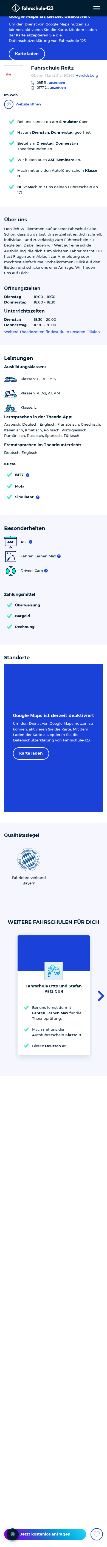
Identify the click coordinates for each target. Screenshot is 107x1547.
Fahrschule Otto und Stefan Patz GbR (54, 989)
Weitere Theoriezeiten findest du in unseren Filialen (52, 332)
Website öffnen (28, 104)
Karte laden (27, 53)
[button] (99, 995)
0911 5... (51, 83)
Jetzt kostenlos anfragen (45, 1534)
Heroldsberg (86, 75)
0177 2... (51, 87)
